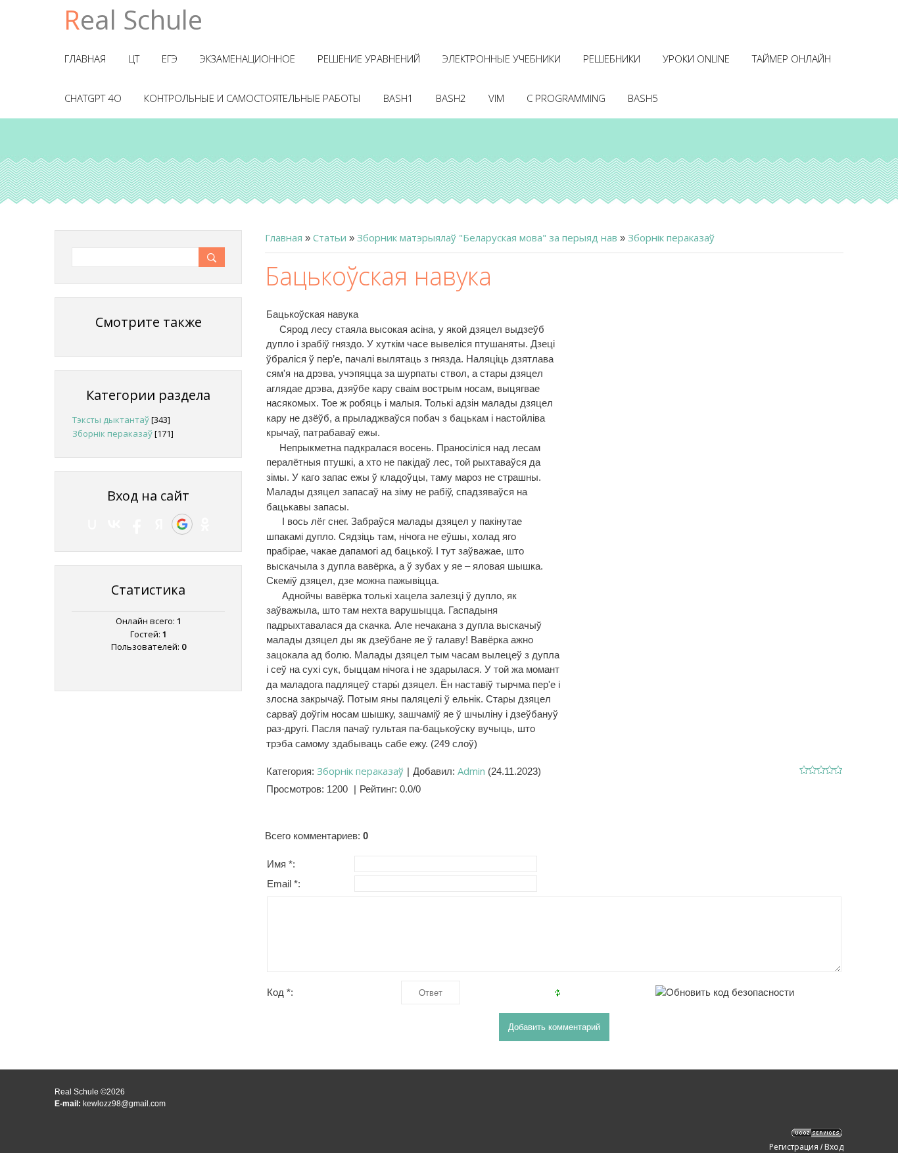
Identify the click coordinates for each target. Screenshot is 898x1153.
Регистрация (793, 1146)
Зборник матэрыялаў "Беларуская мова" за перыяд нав (487, 237)
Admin (471, 770)
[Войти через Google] (182, 524)
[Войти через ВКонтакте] (114, 524)
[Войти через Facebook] (137, 524)
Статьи (329, 237)
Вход (833, 1146)
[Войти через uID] (92, 524)
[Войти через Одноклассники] (205, 524)
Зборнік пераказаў (671, 237)
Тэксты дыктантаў (110, 420)
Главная (283, 237)
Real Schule (133, 19)
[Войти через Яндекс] (159, 524)
